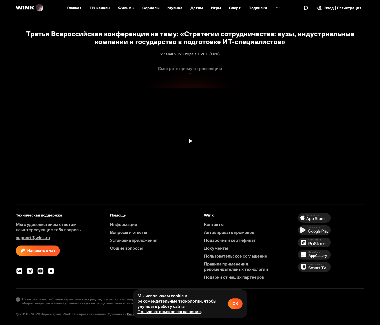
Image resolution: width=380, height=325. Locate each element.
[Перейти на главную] (30, 8)
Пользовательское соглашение (169, 311)
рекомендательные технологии (169, 301)
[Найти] (306, 8)
